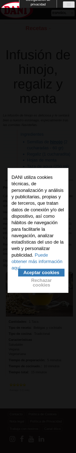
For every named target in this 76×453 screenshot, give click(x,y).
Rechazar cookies (41, 283)
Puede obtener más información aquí (36, 261)
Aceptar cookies (41, 272)
